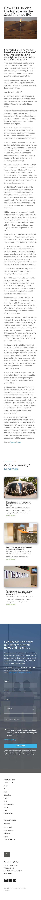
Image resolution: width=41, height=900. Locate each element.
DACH (6, 801)
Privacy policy (10, 739)
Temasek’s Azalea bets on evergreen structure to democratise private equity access (19, 592)
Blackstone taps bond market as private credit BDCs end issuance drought (18, 503)
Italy (5, 810)
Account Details (8, 830)
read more (10, 515)
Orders (6, 837)
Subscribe (20, 745)
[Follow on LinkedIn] (10, 880)
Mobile (6, 699)
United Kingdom (9, 804)
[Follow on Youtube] (14, 880)
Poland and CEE (9, 783)
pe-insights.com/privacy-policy (20, 672)
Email (7, 690)
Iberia (5, 792)
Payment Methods (9, 840)
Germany (7, 807)
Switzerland (7, 795)
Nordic (6, 786)
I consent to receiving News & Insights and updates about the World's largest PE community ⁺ (22, 733)
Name (6, 681)
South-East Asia (8, 813)
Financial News (15, 442)
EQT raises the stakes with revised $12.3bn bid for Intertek (19, 548)
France (6, 798)
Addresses (7, 834)
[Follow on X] (6, 880)
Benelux (6, 789)
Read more (11, 468)
